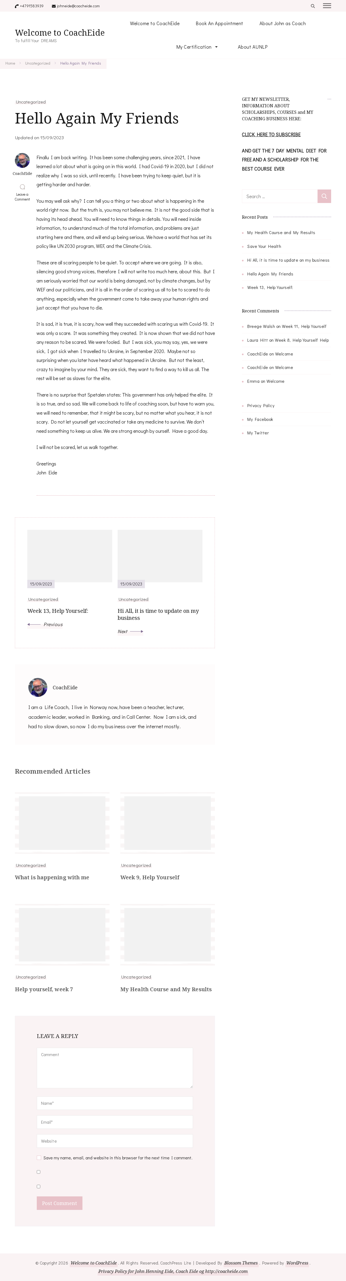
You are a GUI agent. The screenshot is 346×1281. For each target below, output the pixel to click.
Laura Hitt (257, 340)
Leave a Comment (23, 197)
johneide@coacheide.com (78, 5)
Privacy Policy (260, 405)
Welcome (284, 354)
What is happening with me (52, 877)
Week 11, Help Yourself (304, 326)
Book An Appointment (219, 23)
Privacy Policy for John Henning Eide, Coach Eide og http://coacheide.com (173, 1271)
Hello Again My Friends (270, 274)
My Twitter (258, 432)
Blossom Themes (241, 1263)
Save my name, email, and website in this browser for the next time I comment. (118, 1157)
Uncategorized (31, 102)
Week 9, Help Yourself (149, 877)
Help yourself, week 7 (44, 989)
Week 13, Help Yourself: (270, 287)
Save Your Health (264, 246)
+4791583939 (32, 5)
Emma (253, 381)
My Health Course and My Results (166, 989)
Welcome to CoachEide (60, 32)
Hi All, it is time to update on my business (288, 260)
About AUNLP (253, 47)
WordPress (297, 1263)
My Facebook (260, 419)
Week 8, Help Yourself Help (302, 340)
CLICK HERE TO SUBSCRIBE (271, 134)
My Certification (194, 47)
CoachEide (257, 354)
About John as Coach (283, 23)
